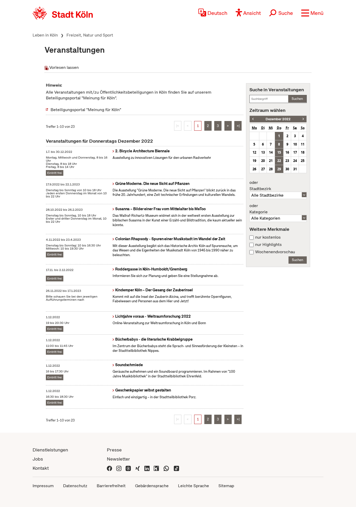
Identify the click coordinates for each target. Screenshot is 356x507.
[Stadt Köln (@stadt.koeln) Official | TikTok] (176, 468)
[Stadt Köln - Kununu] (156, 468)
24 (295, 160)
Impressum (43, 485)
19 (254, 160)
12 (254, 152)
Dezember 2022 (278, 119)
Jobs (38, 459)
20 (263, 160)
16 (287, 152)
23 (287, 160)
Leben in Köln (45, 35)
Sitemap (226, 485)
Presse (114, 450)
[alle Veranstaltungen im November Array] (253, 119)
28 (271, 169)
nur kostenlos (268, 237)
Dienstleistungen (50, 450)
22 (279, 160)
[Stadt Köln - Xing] (137, 468)
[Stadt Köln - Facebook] (109, 468)
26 (254, 169)
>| (238, 126)
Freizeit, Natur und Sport (89, 35)
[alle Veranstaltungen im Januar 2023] (303, 119)
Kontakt (41, 468)
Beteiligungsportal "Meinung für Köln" (86, 109)
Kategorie (258, 209)
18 (302, 152)
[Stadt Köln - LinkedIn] (147, 468)
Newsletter (118, 459)
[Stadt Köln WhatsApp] (166, 468)
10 (295, 144)
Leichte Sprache (193, 485)
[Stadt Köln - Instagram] (118, 468)
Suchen (297, 98)
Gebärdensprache (152, 485)
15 (279, 152)
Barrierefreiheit (111, 485)
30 (287, 169)
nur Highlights (268, 245)
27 (263, 169)
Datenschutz (75, 485)
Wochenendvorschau (275, 252)
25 (302, 160)
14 (271, 152)
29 (279, 169)
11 (302, 144)
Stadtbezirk (260, 185)
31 (295, 169)
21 (271, 160)
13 (263, 152)
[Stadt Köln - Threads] (128, 468)
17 (295, 152)
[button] (312, 13)
